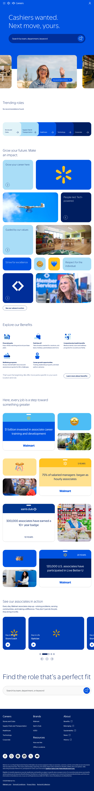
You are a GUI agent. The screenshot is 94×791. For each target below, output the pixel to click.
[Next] (52, 659)
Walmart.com (7, 784)
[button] (18, 175)
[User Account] (89, 3)
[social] (5, 756)
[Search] (81, 38)
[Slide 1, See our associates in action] (40, 654)
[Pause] (47, 659)
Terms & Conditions (19, 784)
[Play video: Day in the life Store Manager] (17, 644)
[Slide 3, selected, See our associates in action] (48, 654)
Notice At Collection (43, 784)
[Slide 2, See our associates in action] (42, 654)
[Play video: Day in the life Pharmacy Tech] (76, 644)
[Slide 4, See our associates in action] (54, 654)
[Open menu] (4, 3)
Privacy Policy (31, 784)
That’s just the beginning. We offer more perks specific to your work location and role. (30, 376)
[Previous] (42, 659)
